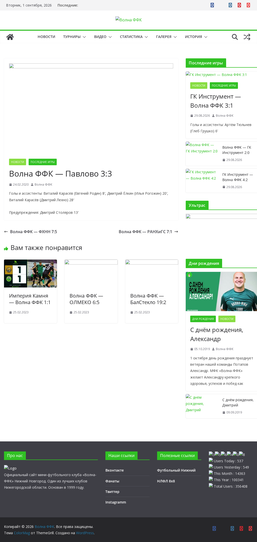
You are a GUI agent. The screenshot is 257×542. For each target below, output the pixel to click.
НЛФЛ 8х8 (166, 481)
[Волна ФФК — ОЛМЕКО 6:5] (91, 263)
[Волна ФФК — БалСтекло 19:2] (151, 263)
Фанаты (112, 481)
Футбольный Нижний (176, 470)
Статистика (131, 36)
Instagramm (115, 502)
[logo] (10, 468)
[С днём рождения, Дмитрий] (202, 406)
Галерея (163, 36)
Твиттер (112, 491)
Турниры (72, 36)
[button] (83, 37)
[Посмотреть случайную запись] (247, 37)
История (193, 36)
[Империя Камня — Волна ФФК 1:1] (30, 263)
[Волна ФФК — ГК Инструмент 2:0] (202, 154)
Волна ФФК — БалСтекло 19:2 (148, 299)
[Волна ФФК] (10, 37)
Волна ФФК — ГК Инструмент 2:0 (236, 150)
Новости (46, 36)
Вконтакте (114, 470)
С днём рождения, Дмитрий (237, 402)
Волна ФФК (43, 184)
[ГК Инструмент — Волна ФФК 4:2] (202, 181)
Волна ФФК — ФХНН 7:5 (33, 231)
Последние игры (43, 162)
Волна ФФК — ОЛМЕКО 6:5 (86, 299)
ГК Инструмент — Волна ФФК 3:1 (215, 100)
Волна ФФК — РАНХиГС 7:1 (145, 231)
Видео (100, 36)
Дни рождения (203, 319)
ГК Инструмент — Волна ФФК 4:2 (237, 177)
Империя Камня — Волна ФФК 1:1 (30, 299)
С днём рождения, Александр (216, 334)
